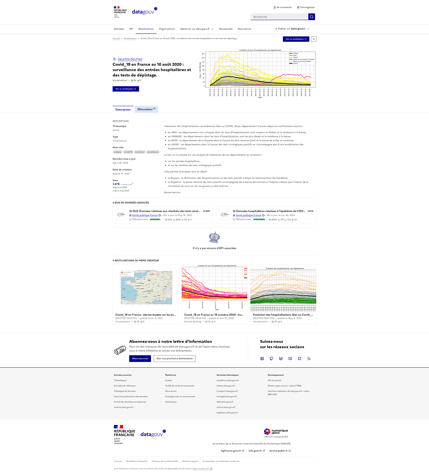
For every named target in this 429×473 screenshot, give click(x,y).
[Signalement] (313, 39)
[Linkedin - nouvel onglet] (262, 358)
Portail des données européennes (130, 401)
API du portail (274, 380)
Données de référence (125, 385)
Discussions (147, 109)
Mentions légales (190, 461)
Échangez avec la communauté (180, 396)
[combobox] (283, 16)
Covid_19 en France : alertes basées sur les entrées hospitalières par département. (168, 315)
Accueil (116, 38)
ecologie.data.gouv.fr (227, 396)
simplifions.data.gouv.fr (228, 380)
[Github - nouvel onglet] (299, 358)
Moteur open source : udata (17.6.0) (284, 385)
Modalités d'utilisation (137, 461)
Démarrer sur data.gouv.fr (195, 29)
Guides (168, 380)
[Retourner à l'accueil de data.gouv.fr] (144, 12)
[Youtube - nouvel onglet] (290, 358)
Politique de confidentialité (165, 461)
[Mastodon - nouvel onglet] (271, 358)
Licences (118, 461)
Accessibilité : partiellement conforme (220, 461)
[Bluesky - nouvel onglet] (281, 358)
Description (123, 110)
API (131, 29)
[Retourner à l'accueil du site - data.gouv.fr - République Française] (153, 435)
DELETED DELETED (130, 59)
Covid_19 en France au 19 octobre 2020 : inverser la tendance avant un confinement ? (240, 315)
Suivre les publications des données (131, 396)
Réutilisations (146, 29)
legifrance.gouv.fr (231, 451)
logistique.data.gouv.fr (227, 412)
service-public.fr (278, 451)
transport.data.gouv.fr (227, 391)
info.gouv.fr (255, 451)
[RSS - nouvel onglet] (309, 358)
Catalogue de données (125, 391)
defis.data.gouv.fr (225, 401)
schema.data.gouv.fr (124, 407)
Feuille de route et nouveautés (179, 385)
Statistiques (170, 401)
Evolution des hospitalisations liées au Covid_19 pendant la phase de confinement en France (312, 315)
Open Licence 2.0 (200, 468)
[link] (282, 7)
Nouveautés (225, 29)
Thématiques (120, 380)
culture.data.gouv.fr (226, 407)
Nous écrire (244, 29)
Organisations (167, 29)
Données (119, 29)
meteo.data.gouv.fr (226, 385)
